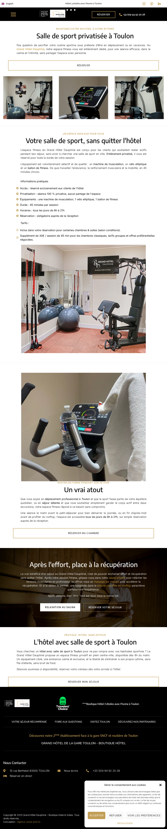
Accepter (97, 815)
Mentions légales (125, 823)
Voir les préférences (144, 815)
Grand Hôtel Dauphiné (30, 49)
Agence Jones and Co (28, 821)
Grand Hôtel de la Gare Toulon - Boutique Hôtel (83, 743)
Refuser (115, 815)
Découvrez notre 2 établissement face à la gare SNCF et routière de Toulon (83, 735)
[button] (160, 785)
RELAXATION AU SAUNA (60, 607)
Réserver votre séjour (105, 607)
